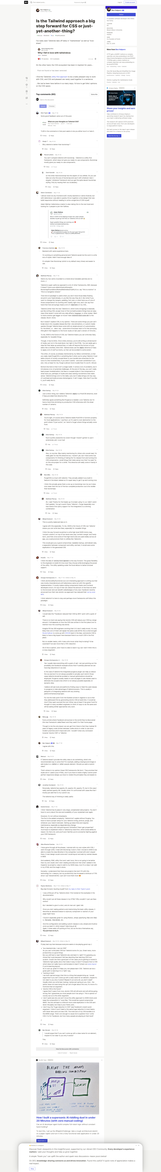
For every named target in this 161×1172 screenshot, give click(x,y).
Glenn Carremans (46, 192)
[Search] (31, 2)
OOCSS (67, 633)
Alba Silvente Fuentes (48, 844)
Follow (121, 14)
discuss (39, 35)
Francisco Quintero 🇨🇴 (50, 248)
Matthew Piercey (46, 276)
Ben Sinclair (46, 1030)
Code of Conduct (62, 1053)
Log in (120, 2)
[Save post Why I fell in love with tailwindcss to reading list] (95, 59)
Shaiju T (45, 141)
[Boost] (26, 98)
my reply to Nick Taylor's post (79, 889)
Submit (43, 106)
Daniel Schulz (45, 807)
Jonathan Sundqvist (49, 785)
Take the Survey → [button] (114, 136)
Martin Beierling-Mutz (47, 48)
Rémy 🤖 (45, 717)
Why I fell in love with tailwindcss (54, 53)
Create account (130, 2)
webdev (46, 35)
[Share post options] (26, 104)
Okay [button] (32, 1169)
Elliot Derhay (47, 390)
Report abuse (73, 1053)
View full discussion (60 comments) (67, 1049)
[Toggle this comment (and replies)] (37, 116)
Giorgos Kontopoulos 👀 (49, 578)
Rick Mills (47, 475)
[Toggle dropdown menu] (97, 112)
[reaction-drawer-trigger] (26, 79)
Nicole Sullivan (47, 633)
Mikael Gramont (48, 519)
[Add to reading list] (26, 92)
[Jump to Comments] (26, 85)
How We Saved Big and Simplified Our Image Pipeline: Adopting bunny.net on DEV (120, 73)
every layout (92, 964)
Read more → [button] (42, 1141)
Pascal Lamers (48, 155)
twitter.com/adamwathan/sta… (59, 224)
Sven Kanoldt (50, 172)
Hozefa (43, 557)
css (52, 35)
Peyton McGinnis (46, 886)
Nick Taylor (44, 113)
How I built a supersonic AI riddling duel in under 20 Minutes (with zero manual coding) (66, 1119)
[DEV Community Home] (26, 2)
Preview (51, 106)
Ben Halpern (44, 10)
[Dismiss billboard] (139, 1145)
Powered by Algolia (79, 2)
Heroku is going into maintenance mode (119, 81)
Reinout (43, 756)
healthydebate (60, 35)
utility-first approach (59, 77)
